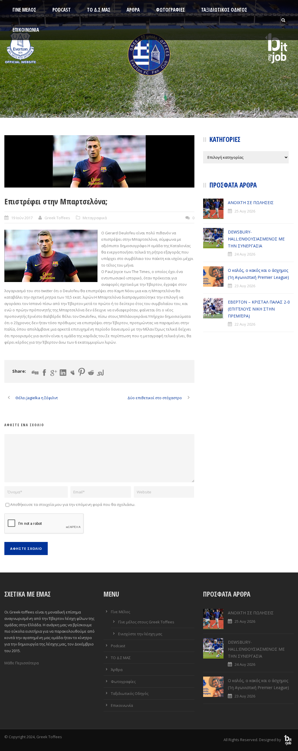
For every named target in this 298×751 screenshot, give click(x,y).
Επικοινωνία (26, 29)
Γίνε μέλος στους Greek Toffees (146, 622)
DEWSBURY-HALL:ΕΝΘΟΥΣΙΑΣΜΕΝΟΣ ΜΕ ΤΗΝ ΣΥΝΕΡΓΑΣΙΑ (256, 239)
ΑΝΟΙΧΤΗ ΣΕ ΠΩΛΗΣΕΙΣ (251, 202)
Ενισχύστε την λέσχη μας (140, 633)
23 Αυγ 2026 (245, 285)
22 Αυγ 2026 (245, 324)
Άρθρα (133, 9)
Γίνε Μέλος (24, 9)
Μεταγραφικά (95, 217)
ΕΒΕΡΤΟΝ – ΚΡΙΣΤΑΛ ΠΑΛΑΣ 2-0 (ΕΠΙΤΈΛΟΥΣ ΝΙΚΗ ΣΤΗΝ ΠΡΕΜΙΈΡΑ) (259, 309)
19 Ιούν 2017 (22, 217)
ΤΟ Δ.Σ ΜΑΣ (98, 9)
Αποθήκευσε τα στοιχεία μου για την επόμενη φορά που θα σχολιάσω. (72, 504)
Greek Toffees (57, 217)
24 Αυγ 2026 (245, 254)
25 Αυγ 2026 (245, 211)
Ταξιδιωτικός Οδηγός (224, 9)
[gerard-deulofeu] (99, 161)
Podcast (61, 9)
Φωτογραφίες (170, 9)
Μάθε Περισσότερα (21, 663)
